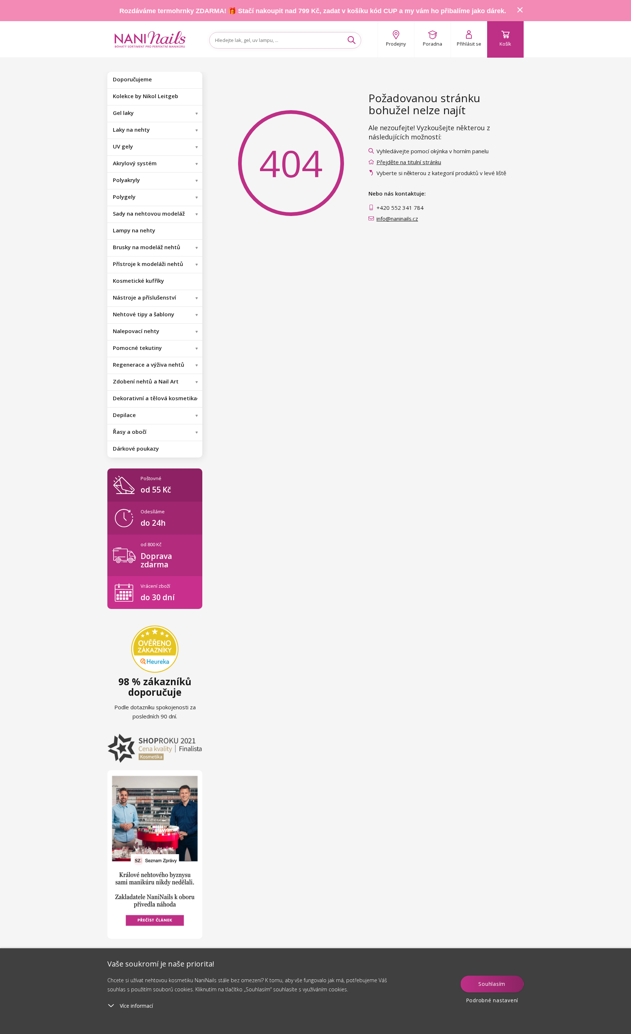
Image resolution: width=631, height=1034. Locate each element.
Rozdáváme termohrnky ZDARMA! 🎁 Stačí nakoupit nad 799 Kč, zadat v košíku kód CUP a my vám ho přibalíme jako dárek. (312, 11)
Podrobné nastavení (492, 1000)
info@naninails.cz (397, 218)
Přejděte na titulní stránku (408, 162)
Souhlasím (491, 983)
